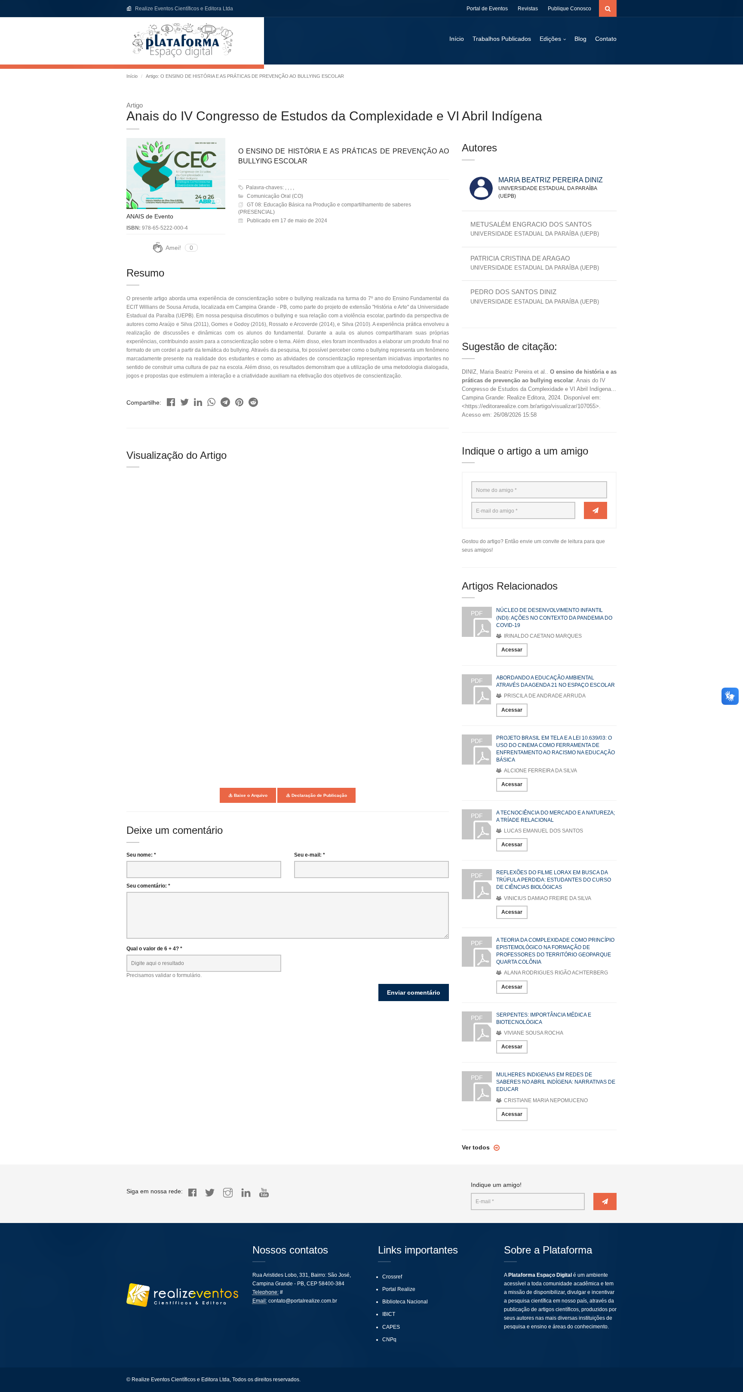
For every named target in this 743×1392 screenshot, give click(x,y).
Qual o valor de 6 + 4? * (154, 949)
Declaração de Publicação (318, 795)
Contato (606, 38)
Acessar (511, 650)
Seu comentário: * (148, 886)
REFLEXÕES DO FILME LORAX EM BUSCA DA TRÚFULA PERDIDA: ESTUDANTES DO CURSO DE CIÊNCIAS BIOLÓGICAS (553, 880)
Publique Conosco (569, 9)
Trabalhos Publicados (502, 38)
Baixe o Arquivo (250, 795)
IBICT (388, 1314)
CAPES (391, 1327)
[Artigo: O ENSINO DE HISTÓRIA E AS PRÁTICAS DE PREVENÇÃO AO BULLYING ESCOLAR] (171, 400)
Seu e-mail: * (309, 855)
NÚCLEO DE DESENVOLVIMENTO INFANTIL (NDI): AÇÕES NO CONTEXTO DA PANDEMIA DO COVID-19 (554, 617)
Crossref (392, 1277)
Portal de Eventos (487, 9)
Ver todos (476, 1147)
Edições (550, 38)
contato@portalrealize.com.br (302, 1301)
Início (456, 38)
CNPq (389, 1340)
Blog (580, 38)
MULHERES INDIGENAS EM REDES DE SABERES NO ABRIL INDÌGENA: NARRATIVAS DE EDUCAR (555, 1082)
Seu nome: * (141, 855)
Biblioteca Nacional (405, 1302)
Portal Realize (398, 1289)
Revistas (528, 9)
